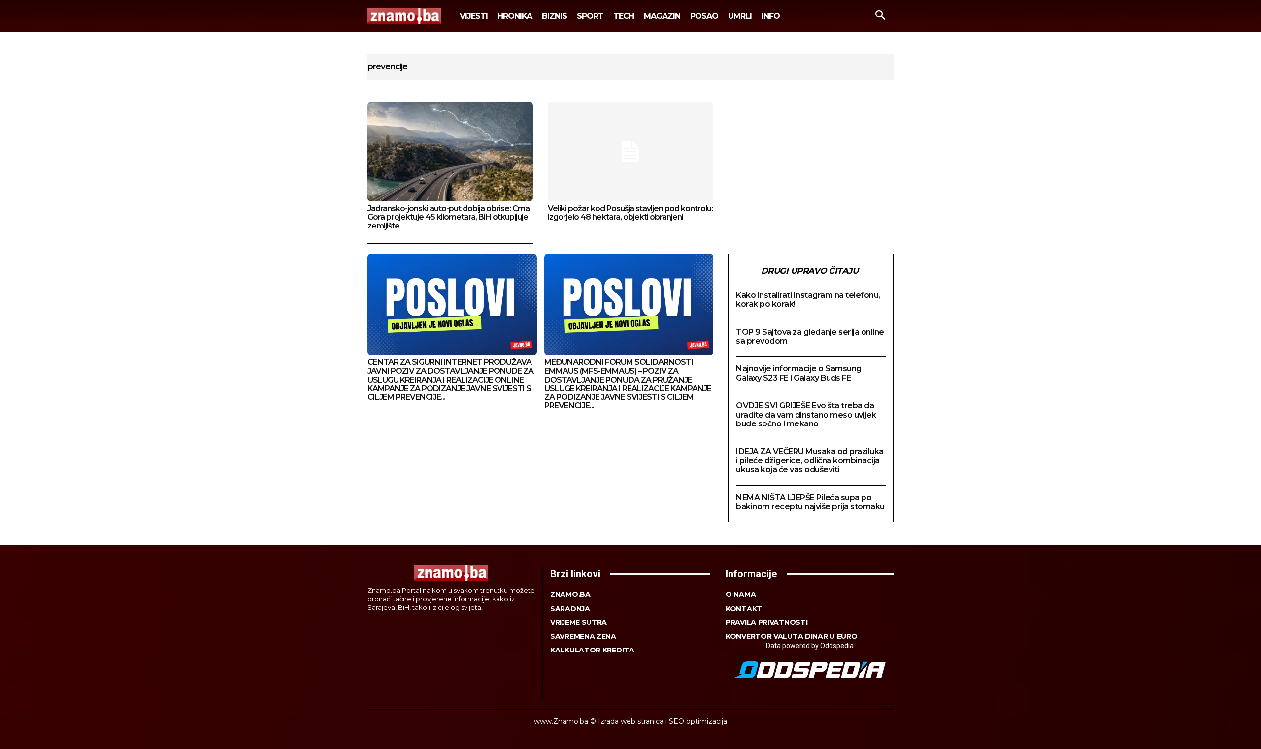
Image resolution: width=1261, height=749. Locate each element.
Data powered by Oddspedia (810, 646)
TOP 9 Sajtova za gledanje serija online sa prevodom (810, 336)
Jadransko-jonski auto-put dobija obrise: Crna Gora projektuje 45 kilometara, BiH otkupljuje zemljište (448, 217)
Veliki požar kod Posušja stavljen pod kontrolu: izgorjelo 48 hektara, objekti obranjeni (630, 213)
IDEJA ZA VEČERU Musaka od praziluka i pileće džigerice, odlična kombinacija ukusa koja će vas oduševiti (810, 460)
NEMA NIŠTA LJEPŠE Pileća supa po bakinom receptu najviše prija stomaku (810, 502)
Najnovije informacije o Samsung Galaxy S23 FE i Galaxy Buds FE (799, 373)
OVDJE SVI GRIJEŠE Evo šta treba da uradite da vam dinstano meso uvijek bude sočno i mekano (806, 414)
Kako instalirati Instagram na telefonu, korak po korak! (808, 300)
